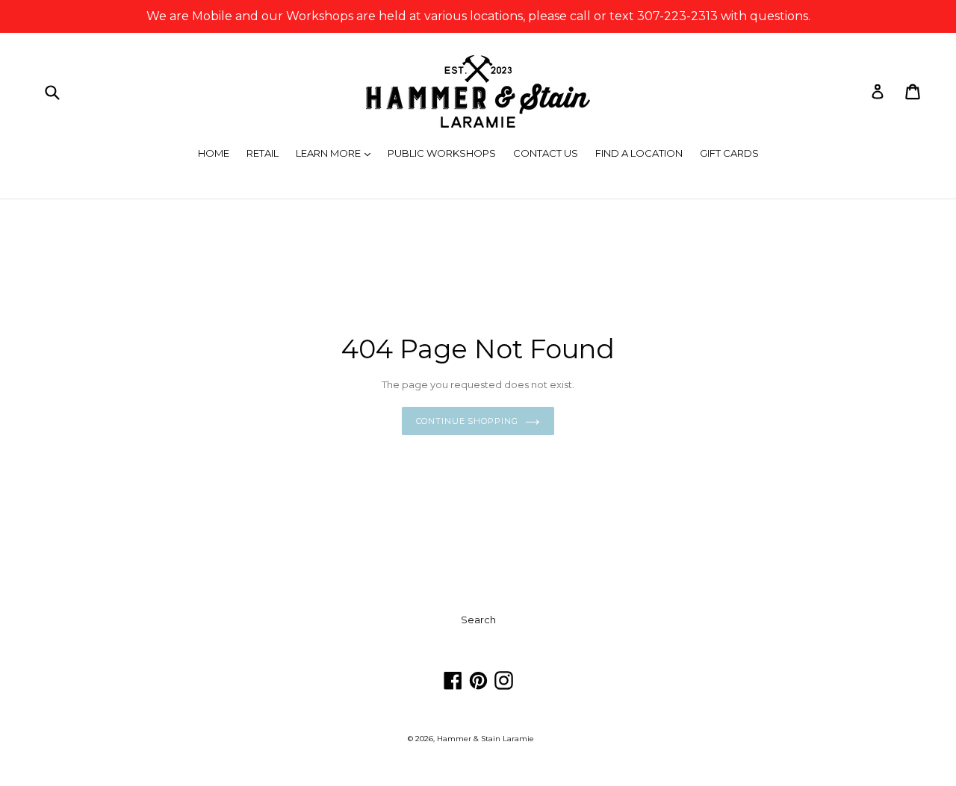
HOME (213, 153)
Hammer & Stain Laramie (485, 738)
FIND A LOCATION (639, 153)
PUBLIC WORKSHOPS (442, 153)
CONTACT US (545, 153)
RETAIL (262, 153)
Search (478, 620)
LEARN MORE (337, 152)
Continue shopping (467, 421)
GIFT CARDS (729, 153)
